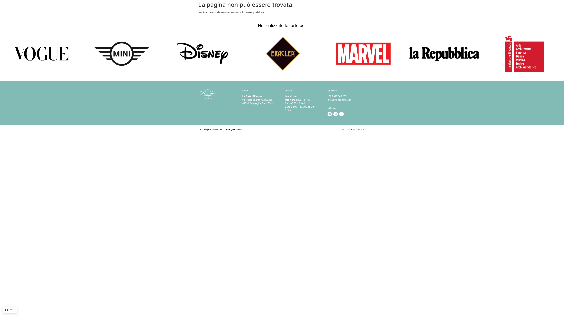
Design (443, 8)
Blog (483, 8)
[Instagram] (335, 114)
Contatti (495, 8)
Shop (433, 8)
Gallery (469, 8)
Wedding (456, 8)
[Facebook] (330, 114)
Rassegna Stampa (514, 8)
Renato (422, 8)
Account (532, 8)
